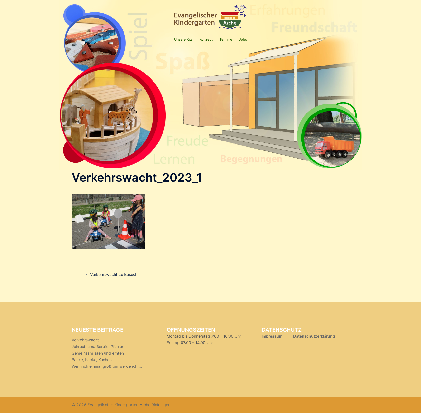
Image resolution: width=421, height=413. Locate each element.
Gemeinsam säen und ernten (98, 353)
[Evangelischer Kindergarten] (210, 18)
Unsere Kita (183, 39)
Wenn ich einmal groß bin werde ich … (107, 366)
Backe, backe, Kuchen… (93, 359)
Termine (226, 39)
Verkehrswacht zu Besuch (113, 274)
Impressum (272, 336)
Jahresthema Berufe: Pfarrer (97, 346)
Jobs (243, 39)
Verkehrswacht (85, 340)
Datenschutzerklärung (313, 336)
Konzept (206, 39)
